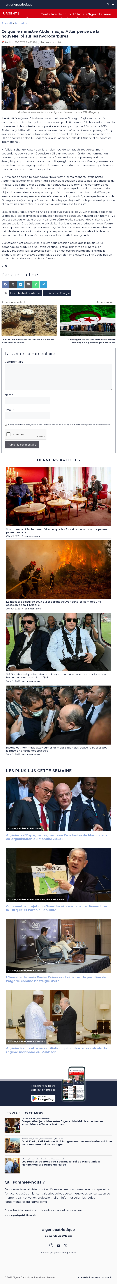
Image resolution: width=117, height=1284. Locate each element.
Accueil (7, 23)
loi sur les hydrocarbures (25, 293)
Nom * (9, 394)
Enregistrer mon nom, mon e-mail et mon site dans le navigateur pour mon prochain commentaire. (59, 424)
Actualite (21, 23)
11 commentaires (31, 681)
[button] (108, 4)
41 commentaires (31, 608)
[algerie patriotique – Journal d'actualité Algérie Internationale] (19, 4)
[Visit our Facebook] (51, 1246)
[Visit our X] (65, 1246)
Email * (9, 409)
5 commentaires (31, 536)
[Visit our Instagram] (58, 1246)
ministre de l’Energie (57, 293)
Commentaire (14, 361)
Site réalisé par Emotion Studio (95, 1277)
